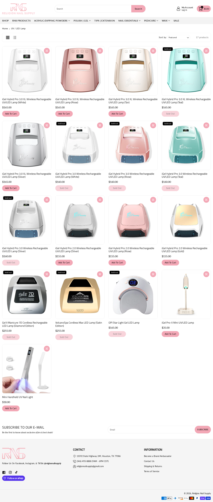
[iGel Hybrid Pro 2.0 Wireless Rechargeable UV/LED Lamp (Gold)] (186, 219)
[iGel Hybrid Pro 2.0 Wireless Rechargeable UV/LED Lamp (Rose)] (133, 219)
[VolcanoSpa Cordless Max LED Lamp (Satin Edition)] (79, 294)
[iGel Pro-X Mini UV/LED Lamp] (186, 294)
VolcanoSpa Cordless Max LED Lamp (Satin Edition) (78, 324)
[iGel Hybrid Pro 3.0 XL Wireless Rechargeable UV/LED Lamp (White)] (26, 70)
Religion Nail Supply (201, 493)
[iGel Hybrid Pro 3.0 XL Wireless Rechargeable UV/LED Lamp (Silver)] (26, 145)
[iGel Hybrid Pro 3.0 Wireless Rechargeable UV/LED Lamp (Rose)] (133, 145)
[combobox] (99, 8)
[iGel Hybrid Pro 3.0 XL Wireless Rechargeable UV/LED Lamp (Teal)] (186, 70)
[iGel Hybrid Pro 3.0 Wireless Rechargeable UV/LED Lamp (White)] (79, 145)
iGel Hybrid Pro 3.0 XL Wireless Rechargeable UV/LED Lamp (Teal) (186, 100)
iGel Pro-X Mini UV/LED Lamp (178, 323)
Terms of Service (151, 471)
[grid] (7, 37)
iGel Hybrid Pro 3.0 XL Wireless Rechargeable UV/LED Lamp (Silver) (26, 175)
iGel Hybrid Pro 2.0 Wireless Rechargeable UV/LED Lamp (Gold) (184, 249)
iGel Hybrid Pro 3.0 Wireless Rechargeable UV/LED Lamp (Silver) (25, 249)
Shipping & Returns (153, 466)
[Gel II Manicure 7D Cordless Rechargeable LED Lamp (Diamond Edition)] (26, 294)
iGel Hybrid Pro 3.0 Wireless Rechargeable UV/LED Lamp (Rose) (131, 175)
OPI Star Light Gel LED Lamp (124, 323)
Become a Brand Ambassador (158, 456)
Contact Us (149, 461)
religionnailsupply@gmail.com (90, 466)
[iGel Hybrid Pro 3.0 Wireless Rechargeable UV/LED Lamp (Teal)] (186, 145)
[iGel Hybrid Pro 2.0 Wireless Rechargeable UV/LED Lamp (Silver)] (79, 219)
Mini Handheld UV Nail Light (17, 397)
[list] (14, 37)
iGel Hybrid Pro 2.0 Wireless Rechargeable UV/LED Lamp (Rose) (131, 249)
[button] (204, 9)
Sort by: (163, 37)
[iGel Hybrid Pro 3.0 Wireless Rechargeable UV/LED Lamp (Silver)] (26, 219)
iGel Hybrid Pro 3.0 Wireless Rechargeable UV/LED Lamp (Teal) (184, 175)
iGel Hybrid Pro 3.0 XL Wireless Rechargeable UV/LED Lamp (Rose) (79, 100)
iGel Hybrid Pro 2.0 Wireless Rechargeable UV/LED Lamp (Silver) (78, 249)
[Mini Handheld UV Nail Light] (26, 368)
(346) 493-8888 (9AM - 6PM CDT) (93, 461)
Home (5, 28)
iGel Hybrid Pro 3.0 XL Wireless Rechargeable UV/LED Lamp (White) (26, 100)
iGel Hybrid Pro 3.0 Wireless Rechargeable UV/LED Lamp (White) (78, 175)
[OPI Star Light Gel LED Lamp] (133, 294)
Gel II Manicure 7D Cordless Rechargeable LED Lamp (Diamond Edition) (24, 324)
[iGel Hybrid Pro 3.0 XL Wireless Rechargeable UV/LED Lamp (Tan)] (133, 70)
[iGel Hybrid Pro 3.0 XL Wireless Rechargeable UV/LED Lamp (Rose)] (79, 70)
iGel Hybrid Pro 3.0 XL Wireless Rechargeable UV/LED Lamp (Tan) (133, 100)
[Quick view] (47, 51)
